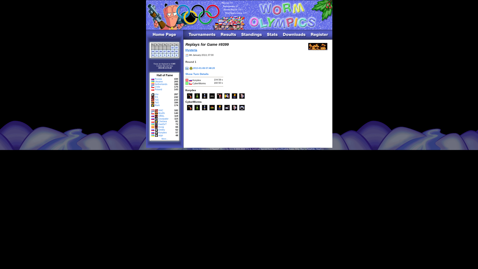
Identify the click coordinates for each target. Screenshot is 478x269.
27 (165, 51)
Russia (158, 79)
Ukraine (159, 81)
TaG (157, 102)
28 (168, 51)
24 (153, 51)
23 (176, 48)
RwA (157, 105)
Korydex (162, 132)
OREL (161, 116)
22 (172, 48)
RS (156, 97)
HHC (160, 110)
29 (172, 51)
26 (161, 51)
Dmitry (161, 130)
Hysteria (191, 50)
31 (153, 55)
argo (160, 135)
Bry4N (161, 113)
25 (157, 51)
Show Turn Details (197, 73)
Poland (158, 89)
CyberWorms (199, 83)
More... (165, 139)
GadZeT (162, 124)
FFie (247, 149)
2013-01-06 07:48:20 (204, 68)
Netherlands (161, 84)
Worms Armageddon (201, 149)
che (157, 94)
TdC (157, 100)
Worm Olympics (226, 149)
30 (176, 51)
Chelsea (162, 121)
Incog (161, 127)
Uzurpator (163, 119)
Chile (157, 87)
